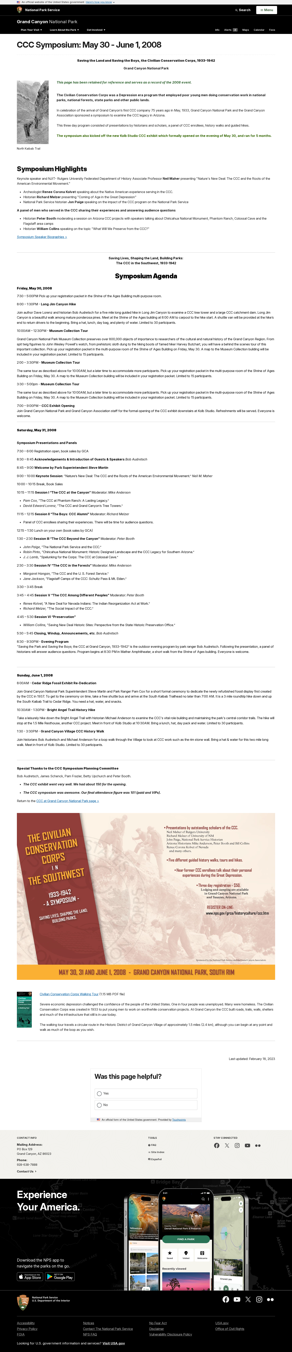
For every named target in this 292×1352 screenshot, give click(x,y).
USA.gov (222, 1323)
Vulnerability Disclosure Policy (170, 1334)
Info (217, 29)
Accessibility (26, 1323)
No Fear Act (158, 1323)
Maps (245, 29)
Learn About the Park (63, 29)
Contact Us (25, 1171)
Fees (272, 29)
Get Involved (94, 29)
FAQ (153, 1144)
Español (156, 1159)
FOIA (21, 1334)
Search (244, 10)
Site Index (157, 1152)
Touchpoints (179, 1119)
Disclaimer (156, 1329)
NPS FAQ (90, 1334)
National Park (47, 21)
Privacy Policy (27, 1329)
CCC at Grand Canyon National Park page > (67, 801)
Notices (88, 1323)
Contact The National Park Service (108, 1329)
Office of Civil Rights (229, 1329)
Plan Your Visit (30, 29)
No (105, 1105)
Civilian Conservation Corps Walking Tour (69, 994)
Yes (106, 1093)
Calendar (259, 29)
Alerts (230, 29)
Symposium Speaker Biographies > (42, 237)
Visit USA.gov (113, 1343)
